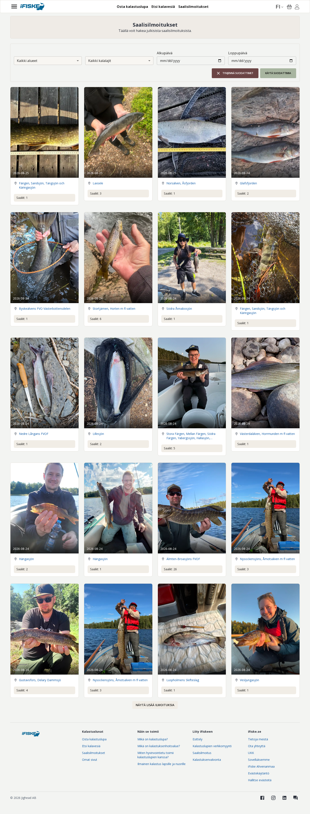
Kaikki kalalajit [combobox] (99, 60)
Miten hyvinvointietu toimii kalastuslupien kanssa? (155, 755)
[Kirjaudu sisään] (297, 7)
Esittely (197, 739)
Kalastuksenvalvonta (207, 760)
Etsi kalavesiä (91, 746)
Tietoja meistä (258, 739)
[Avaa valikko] (14, 6)
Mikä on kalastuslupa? (152, 739)
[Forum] (295, 798)
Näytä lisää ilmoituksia (155, 705)
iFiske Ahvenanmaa (261, 766)
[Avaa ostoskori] (289, 6)
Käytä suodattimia (278, 73)
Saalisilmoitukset (93, 753)
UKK (251, 753)
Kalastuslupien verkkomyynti (212, 746)
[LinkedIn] (284, 798)
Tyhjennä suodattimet (237, 73)
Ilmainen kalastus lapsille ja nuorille (161, 764)
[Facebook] (262, 798)
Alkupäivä (164, 53)
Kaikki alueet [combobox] (27, 60)
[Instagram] (273, 798)
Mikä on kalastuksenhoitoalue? (158, 746)
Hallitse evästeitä (259, 780)
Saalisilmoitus (202, 753)
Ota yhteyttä (256, 746)
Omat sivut (89, 760)
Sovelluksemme (259, 760)
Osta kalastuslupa (94, 739)
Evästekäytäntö (258, 773)
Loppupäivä (237, 53)
